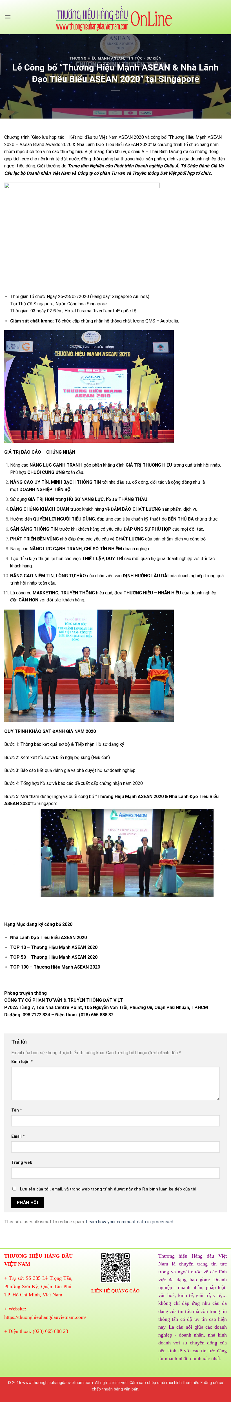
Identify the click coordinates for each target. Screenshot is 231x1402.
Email (18, 1136)
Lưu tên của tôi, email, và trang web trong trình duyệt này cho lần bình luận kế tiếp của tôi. (108, 1189)
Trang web (21, 1162)
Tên (16, 1110)
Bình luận (22, 1061)
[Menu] (7, 17)
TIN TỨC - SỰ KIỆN (144, 58)
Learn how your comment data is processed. (130, 1221)
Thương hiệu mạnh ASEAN (96, 58)
